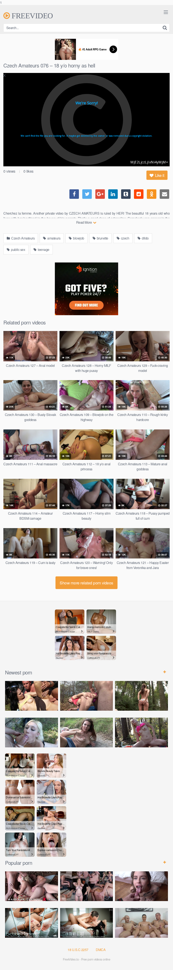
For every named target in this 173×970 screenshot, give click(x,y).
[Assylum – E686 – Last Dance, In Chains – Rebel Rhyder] (86, 886)
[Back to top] (161, 958)
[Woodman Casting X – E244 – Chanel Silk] (31, 886)
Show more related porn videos (86, 582)
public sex (17, 249)
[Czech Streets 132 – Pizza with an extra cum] (141, 886)
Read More (84, 222)
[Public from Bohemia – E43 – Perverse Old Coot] (141, 696)
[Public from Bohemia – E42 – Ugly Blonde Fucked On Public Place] (31, 732)
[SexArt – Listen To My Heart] (86, 923)
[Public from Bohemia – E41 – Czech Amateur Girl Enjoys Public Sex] (86, 732)
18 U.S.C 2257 (78, 949)
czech (124, 238)
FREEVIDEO (31, 15)
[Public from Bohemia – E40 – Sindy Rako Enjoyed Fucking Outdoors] (141, 732)
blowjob (78, 238)
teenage (43, 249)
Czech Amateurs (23, 238)
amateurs (54, 238)
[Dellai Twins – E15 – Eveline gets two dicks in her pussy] (141, 923)
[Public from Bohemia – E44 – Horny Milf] (86, 696)
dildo (145, 238)
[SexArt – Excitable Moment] (31, 923)
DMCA (100, 949)
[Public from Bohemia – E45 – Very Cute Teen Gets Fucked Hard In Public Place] (31, 696)
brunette (102, 238)
